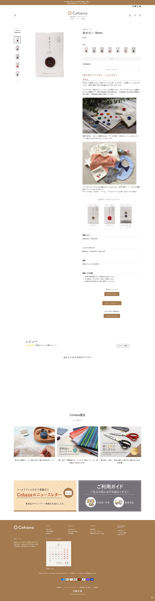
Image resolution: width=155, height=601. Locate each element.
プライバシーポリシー (96, 531)
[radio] (86, 50)
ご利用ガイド (121, 530)
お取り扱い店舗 (72, 531)
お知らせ (48, 533)
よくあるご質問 (121, 532)
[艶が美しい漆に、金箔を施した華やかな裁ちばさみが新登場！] (120, 441)
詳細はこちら (50, 568)
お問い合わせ (121, 534)
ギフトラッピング (112, 69)
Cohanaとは (71, 529)
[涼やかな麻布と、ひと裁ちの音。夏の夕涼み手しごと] (34, 441)
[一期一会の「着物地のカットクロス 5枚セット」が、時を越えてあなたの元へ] (77, 441)
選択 (84, 44)
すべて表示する (77, 420)
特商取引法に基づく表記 (97, 533)
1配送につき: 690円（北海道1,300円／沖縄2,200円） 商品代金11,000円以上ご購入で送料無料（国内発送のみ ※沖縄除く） (26, 544)
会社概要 (70, 533)
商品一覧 (48, 529)
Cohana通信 (49, 531)
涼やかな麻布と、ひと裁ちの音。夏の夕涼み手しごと (34, 460)
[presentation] (43, 396)
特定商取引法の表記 (85, 587)
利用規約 (92, 529)
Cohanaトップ (87, 29)
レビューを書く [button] (123, 346)
